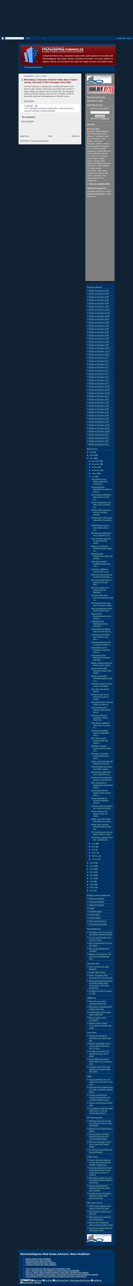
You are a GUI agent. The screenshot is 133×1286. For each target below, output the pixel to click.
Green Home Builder (96, 905)
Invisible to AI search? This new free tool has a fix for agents (99, 1054)
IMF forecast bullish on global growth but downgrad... (99, 590)
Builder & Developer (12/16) (99, 387)
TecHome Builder (95, 911)
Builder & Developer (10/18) (99, 316)
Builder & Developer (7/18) (99, 326)
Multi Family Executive (97, 921)
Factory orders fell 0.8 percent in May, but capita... (99, 813)
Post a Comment (27, 121)
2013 (92, 872)
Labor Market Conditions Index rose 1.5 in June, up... (100, 725)
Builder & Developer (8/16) (99, 399)
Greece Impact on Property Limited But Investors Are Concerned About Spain (99, 1136)
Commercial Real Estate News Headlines (41, 1265)
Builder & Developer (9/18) (99, 319)
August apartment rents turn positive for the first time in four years (101, 1082)
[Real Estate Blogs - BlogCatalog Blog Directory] (71, 1280)
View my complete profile (99, 184)
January (95, 859)
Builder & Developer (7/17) (99, 364)
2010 (92, 882)
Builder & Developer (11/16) (99, 390)
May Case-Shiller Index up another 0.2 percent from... (101, 582)
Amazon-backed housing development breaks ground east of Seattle (99, 1188)
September (96, 470)
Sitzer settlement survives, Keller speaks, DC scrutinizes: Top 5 (100, 1061)
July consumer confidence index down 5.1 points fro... (101, 497)
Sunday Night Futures (97, 972)
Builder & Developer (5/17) (99, 371)
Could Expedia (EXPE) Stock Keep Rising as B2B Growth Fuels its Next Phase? (56, 1276)
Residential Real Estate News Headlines (41, 1263)
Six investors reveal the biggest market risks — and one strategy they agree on (101, 1111)
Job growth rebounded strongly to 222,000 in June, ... (100, 733)
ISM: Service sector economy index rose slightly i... (99, 740)
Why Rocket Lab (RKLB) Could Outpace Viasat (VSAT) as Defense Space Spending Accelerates (62, 1274)
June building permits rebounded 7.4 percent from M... (100, 650)
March (94, 853)
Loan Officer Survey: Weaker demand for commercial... (99, 481)
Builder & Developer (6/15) (99, 444)
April (94, 850)
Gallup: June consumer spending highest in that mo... (101, 827)
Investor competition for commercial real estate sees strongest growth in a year (99, 1097)
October (95, 467)
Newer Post (24, 136)
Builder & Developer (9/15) (99, 435)
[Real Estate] (36, 1280)
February (95, 856)
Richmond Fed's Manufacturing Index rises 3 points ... (102, 556)
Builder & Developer (96, 899)
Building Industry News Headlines (38, 1259)
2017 (92, 458)
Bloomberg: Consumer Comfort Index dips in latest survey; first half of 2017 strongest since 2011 (50, 81)
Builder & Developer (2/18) (99, 342)
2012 (92, 875)
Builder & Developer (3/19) (99, 300)
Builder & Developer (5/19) (99, 294)
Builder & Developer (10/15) (99, 431)
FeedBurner (105, 119)
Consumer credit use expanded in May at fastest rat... (99, 717)
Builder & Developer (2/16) (99, 419)
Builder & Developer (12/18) (99, 310)
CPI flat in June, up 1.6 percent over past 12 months (100, 697)
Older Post (76, 136)
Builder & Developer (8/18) (99, 322)
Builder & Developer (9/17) (99, 358)
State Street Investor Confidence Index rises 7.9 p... (100, 564)
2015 (92, 866)
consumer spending (47, 111)
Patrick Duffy (94, 129)
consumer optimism (65, 108)
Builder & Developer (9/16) (99, 396)
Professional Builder (96, 902)
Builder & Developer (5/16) (99, 409)
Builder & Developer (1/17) (99, 383)
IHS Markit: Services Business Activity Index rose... (101, 748)
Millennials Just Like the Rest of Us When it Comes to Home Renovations (100, 1123)
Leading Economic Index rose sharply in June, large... (100, 637)
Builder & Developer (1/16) (99, 422)
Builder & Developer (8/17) (99, 361)
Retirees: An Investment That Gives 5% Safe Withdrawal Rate (100, 956)
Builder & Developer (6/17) (99, 367)
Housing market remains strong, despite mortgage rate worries (100, 1025)
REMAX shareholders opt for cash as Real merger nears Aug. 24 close (100, 1046)
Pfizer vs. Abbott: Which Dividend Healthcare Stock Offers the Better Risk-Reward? (57, 1273)
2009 (92, 884)
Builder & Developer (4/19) (99, 297)
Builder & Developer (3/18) (99, 338)
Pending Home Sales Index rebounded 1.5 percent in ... (101, 520)
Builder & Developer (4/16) (99, 412)
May (93, 847)
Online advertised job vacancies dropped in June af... (100, 800)
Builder (91, 908)
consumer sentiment (31, 111)
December (96, 461)
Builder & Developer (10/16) (99, 393)
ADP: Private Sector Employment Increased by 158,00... (102, 785)
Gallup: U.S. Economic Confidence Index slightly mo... (101, 548)
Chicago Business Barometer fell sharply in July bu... (101, 489)
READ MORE (29, 101)
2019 (92, 452)
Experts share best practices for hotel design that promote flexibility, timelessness (100, 1162)
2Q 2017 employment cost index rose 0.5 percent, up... (101, 504)
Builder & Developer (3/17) (99, 377)
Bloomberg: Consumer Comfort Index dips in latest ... (100, 756)
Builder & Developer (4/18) (99, 335)
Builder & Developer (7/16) (99, 402)
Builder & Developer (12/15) (99, 425)
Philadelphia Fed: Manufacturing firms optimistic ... (99, 624)
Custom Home (94, 915)
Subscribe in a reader (95, 101)
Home (50, 136)
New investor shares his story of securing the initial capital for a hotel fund (101, 1180)
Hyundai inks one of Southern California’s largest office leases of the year (100, 1196)
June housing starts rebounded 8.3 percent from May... (100, 657)
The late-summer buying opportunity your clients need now (100, 1038)
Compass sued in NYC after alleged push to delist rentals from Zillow (100, 1069)
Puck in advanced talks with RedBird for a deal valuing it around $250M (52, 1271)
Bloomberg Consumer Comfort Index (43, 108)
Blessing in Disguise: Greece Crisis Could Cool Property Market (100, 1144)
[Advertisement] (66, 18)
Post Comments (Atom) (39, 141)
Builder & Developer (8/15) (99, 438)
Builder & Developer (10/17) (99, 355)
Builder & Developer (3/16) (99, 415)
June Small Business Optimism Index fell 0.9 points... (101, 710)
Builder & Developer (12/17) (99, 348)
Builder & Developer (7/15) (99, 441)
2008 (92, 888)
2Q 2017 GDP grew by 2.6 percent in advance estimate (101, 512)
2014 (92, 869)
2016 (92, 863)
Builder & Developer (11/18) (99, 313)
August (95, 473)
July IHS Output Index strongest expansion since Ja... (102, 597)
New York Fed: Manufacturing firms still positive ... (101, 616)
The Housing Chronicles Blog (33, 67)
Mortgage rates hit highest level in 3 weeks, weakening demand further (101, 1089)
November (96, 464)
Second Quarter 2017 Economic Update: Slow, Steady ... (101, 670)
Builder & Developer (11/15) (99, 428)
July (93, 477)
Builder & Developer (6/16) (99, 406)
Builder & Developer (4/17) (99, 374)
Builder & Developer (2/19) (99, 303)
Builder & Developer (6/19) (99, 290)
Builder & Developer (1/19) (99, 306)
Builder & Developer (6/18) (99, 329)
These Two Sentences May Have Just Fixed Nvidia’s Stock (48, 1269)
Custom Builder (95, 918)
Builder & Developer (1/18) (99, 345)
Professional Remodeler (98, 924)
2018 (92, 455)
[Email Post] (36, 105)
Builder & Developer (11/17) (99, 351)
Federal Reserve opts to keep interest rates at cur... (100, 527)
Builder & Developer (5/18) (99, 332)
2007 (92, 891)
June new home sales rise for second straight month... (101, 541)
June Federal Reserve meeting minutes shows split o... (101, 793)
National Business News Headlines (39, 1261)
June (94, 844)
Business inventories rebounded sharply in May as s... (101, 678)
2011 (92, 878)
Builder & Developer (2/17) (99, 380)
